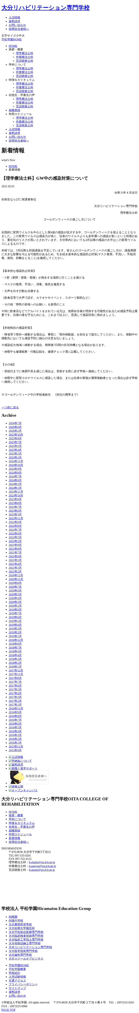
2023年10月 (16, 495)
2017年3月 (15, 697)
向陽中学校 (16, 920)
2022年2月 (15, 541)
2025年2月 (15, 453)
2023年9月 (15, 499)
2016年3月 (15, 735)
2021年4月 (15, 563)
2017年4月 (15, 693)
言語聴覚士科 (24, 60)
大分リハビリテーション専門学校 (45, 7)
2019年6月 (15, 617)
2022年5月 (15, 537)
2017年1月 (15, 704)
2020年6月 (15, 590)
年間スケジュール (20, 834)
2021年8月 (15, 548)
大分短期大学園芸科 (22, 928)
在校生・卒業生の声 (22, 826)
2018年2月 (15, 662)
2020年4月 (15, 598)
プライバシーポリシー (23, 984)
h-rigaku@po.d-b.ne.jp (42, 862)
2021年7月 (15, 552)
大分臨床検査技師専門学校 (26, 935)
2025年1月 (15, 457)
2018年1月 (15, 666)
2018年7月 (15, 647)
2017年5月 (15, 689)
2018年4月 (15, 655)
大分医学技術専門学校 (23, 951)
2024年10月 (16, 465)
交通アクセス (17, 980)
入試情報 (14, 17)
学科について (17, 819)
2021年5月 (15, 560)
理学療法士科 (24, 53)
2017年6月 (15, 685)
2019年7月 (15, 613)
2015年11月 (16, 746)
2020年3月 (15, 601)
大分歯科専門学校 (20, 954)
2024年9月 (15, 468)
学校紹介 (14, 972)
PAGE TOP (8, 1009)
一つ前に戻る (10, 407)
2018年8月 (15, 643)
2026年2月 (15, 430)
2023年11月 (16, 491)
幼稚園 (13, 916)
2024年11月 (16, 461)
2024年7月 (15, 476)
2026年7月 (15, 423)
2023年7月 (15, 506)
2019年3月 (15, 628)
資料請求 (14, 21)
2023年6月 (15, 510)
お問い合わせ (17, 25)
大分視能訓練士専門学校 (25, 943)
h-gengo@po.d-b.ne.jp (42, 869)
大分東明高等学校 (20, 924)
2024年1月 (15, 487)
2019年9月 (15, 609)
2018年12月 (16, 640)
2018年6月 (15, 651)
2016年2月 (15, 738)
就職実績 (14, 110)
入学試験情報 (17, 976)
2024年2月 (15, 484)
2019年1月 (15, 636)
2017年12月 (16, 670)
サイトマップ (17, 988)
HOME (13, 45)
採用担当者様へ (19, 28)
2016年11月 (16, 708)
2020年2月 (15, 605)
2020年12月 (16, 575)
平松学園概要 (17, 969)
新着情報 (14, 838)
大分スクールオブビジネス (26, 958)
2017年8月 (15, 678)
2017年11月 (16, 674)
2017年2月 (15, 700)
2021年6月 (15, 556)
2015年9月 (15, 750)
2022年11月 (16, 518)
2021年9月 (15, 544)
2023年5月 (15, 514)
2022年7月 (15, 529)
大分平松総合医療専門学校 (26, 931)
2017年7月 (15, 681)
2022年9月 (15, 522)
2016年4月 (15, 731)
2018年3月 (15, 659)
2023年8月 (15, 503)
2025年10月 (16, 434)
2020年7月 (15, 586)
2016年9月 (15, 712)
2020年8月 (15, 582)
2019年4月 (15, 624)
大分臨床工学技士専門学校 (26, 939)
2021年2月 (15, 571)
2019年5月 (15, 621)
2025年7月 (15, 442)
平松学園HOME (11, 39)
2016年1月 (15, 742)
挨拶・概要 (16, 815)
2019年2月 (15, 632)
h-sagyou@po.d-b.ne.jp (42, 866)
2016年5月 (15, 727)
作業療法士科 (24, 57)
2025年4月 (15, 449)
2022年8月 (15, 525)
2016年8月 (15, 716)
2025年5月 (15, 446)
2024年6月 (15, 480)
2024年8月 (15, 472)
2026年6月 (15, 427)
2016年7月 (15, 719)
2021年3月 (15, 567)
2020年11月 (16, 579)
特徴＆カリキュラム (22, 822)
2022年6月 (15, 533)
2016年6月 (15, 723)
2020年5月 (15, 594)
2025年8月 (15, 438)
